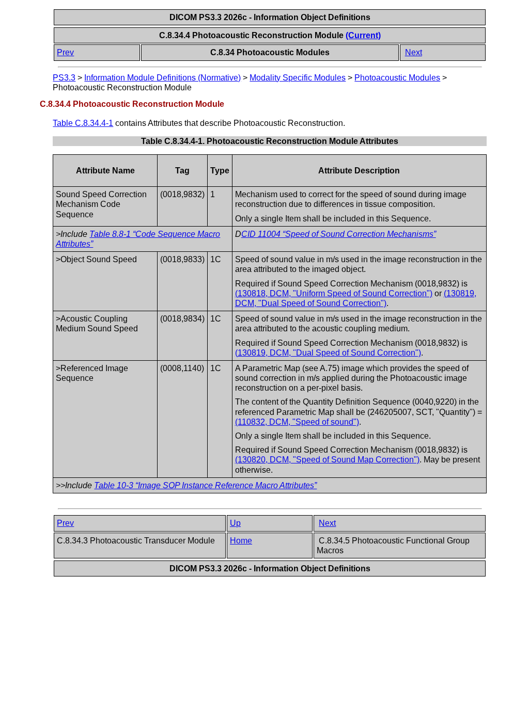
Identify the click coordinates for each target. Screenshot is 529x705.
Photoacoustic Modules (397, 77)
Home (241, 540)
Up (235, 523)
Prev (65, 52)
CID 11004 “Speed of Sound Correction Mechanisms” (338, 234)
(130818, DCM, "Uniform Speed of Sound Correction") (333, 293)
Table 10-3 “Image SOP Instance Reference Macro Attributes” (205, 485)
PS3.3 (64, 77)
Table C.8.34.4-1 (83, 123)
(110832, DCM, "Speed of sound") (297, 422)
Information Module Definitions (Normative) (162, 77)
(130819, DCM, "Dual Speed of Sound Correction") (328, 352)
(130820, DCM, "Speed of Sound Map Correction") (327, 459)
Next (413, 52)
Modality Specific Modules (298, 77)
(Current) (363, 35)
